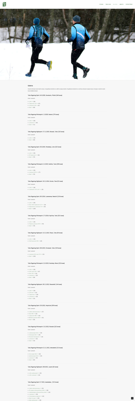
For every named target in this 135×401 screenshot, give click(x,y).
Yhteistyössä (129, 4)
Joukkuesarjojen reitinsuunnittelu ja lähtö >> (38, 392)
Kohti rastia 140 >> (33, 271)
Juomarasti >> (32, 122)
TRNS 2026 (108, 4)
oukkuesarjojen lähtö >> (35, 356)
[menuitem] (101, 4)
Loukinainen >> (32, 394)
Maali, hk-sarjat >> (33, 398)
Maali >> (31, 107)
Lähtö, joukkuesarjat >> (34, 373)
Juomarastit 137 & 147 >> (35, 189)
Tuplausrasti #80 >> (33, 315)
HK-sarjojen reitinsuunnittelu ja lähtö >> (37, 390)
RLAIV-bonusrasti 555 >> (34, 241)
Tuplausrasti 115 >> (33, 103)
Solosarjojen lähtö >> (33, 335)
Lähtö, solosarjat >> (33, 375)
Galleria (115, 4)
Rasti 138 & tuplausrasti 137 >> (36, 204)
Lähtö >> (31, 101)
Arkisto (121, 4)
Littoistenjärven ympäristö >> (35, 396)
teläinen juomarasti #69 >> (36, 317)
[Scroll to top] (132, 398)
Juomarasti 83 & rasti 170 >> (35, 254)
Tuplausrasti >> (32, 294)
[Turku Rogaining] (8, 4)
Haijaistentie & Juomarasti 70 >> (36, 206)
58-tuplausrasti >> (33, 155)
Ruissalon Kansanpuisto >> (35, 337)
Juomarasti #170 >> (33, 172)
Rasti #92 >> (32, 313)
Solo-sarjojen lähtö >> (34, 354)
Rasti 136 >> (32, 273)
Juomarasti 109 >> (33, 105)
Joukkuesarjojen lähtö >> (34, 333)
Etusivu (101, 4)
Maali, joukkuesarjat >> (34, 400)
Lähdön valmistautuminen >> (35, 311)
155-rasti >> (32, 292)
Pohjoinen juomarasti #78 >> (35, 224)
